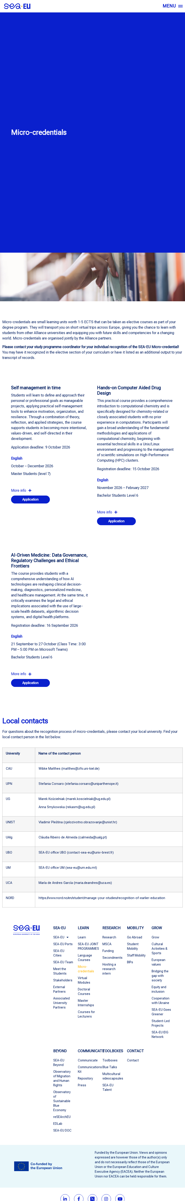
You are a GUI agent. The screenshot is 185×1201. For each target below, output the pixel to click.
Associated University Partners (61, 1003)
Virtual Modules (84, 980)
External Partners (59, 989)
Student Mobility (133, 946)
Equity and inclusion (159, 989)
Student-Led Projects (161, 1023)
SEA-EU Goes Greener (161, 1012)
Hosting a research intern (109, 969)
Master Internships (86, 1003)
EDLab (57, 1123)
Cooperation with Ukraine (160, 1001)
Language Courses (85, 958)
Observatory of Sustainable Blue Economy (62, 1101)
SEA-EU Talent (107, 1087)
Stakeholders (62, 980)
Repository (85, 1078)
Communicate (88, 1060)
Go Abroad (134, 937)
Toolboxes (110, 1060)
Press (82, 1085)
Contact (133, 1060)
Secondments (112, 957)
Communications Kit (88, 1069)
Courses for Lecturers (86, 1014)
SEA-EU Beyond (58, 1063)
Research (109, 937)
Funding (108, 951)
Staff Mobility (136, 955)
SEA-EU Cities (58, 953)
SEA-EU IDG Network (160, 1034)
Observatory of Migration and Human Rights (62, 1078)
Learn (82, 937)
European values (158, 962)
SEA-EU (58, 937)
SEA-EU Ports (63, 944)
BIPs (130, 962)
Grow (155, 937)
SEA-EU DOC (62, 1130)
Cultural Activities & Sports (159, 948)
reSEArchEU (62, 1117)
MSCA (106, 944)
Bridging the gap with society (160, 975)
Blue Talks (109, 1067)
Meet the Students (60, 971)
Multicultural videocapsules (112, 1076)
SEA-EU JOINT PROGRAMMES (88, 946)
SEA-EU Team (63, 962)
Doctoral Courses (84, 991)
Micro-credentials (86, 969)
